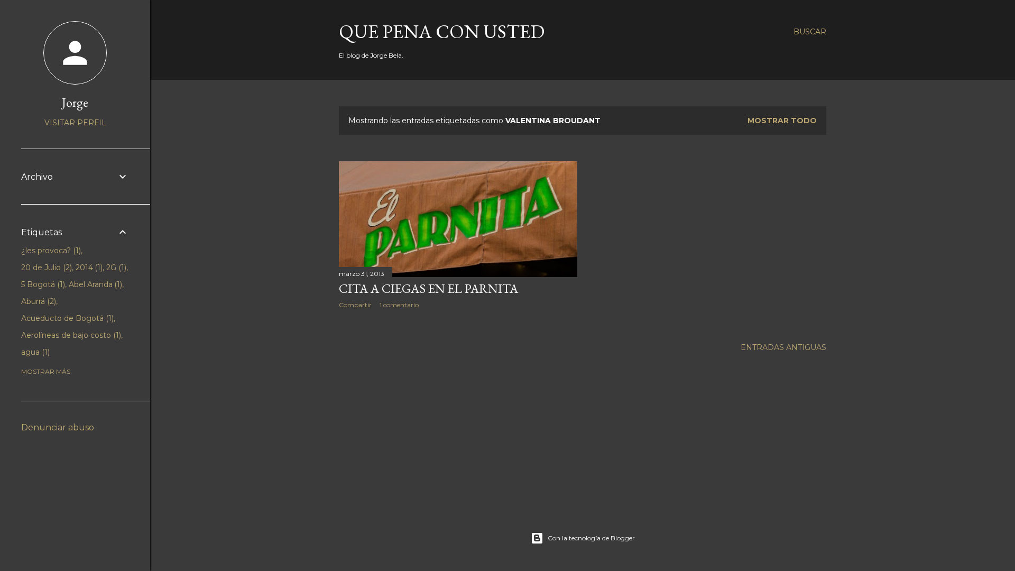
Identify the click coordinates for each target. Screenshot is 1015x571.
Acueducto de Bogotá (66, 318)
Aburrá (37, 301)
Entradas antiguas (783, 347)
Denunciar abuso (57, 427)
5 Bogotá (42, 284)
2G (115, 267)
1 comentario (399, 305)
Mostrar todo (782, 120)
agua (34, 352)
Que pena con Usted (442, 31)
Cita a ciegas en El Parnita (428, 288)
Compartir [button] (355, 305)
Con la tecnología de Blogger (591, 538)
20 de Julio (45, 267)
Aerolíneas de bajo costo (70, 335)
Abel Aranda (95, 284)
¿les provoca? (50, 250)
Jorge (75, 102)
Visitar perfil (75, 122)
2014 (88, 267)
